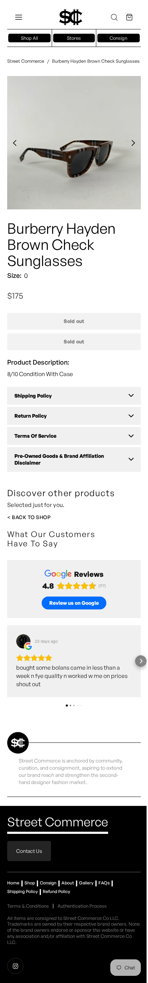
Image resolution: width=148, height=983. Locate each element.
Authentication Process (82, 906)
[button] (18, 17)
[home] (71, 17)
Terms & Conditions (28, 906)
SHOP (43, 517)
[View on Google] (23, 641)
